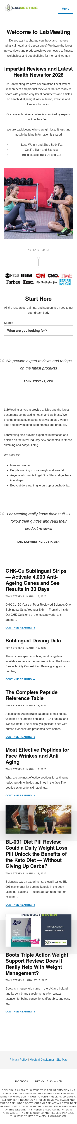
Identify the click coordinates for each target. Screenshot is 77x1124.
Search (8, 322)
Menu (65, 8)
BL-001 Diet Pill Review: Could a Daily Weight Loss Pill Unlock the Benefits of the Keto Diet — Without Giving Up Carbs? (37, 853)
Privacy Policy (18, 1059)
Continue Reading (20, 627)
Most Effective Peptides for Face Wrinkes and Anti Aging (37, 755)
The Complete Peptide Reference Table (31, 695)
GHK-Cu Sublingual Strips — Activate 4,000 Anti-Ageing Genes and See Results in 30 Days (36, 580)
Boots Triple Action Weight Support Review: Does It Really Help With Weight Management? (37, 964)
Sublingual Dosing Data (33, 640)
